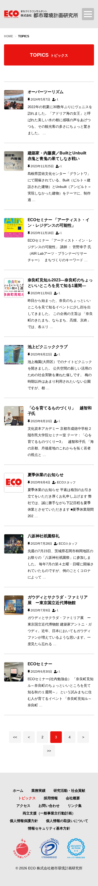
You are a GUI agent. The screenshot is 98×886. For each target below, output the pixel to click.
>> (49, 751)
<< (15, 737)
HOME (8, 36)
